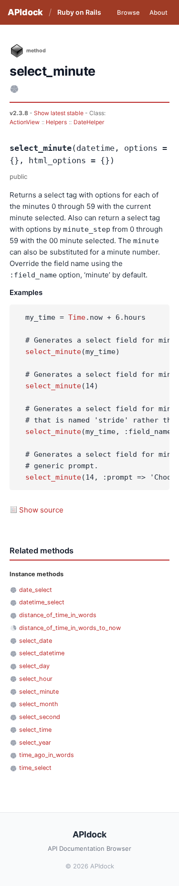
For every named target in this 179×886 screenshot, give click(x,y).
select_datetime (41, 653)
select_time (35, 729)
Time (76, 317)
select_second (39, 716)
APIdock (25, 12)
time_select (35, 767)
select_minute (53, 351)
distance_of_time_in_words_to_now (70, 627)
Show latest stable (59, 113)
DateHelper (89, 122)
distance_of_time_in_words (57, 615)
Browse (128, 12)
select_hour (36, 678)
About (158, 12)
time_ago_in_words (46, 754)
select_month (38, 704)
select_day (34, 665)
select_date (35, 640)
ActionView (25, 122)
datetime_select (41, 602)
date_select (35, 589)
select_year (35, 742)
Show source (41, 509)
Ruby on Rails (79, 12)
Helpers (56, 122)
